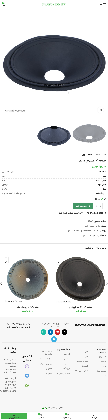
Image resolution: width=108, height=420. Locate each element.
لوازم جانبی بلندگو (81, 371)
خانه (104, 154)
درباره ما (49, 373)
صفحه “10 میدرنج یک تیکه (27, 307)
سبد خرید (66, 359)
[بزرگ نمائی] (100, 110)
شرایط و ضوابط (46, 359)
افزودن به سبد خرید (83, 206)
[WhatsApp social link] (87, 236)
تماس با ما (48, 368)
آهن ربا (85, 366)
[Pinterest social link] (94, 236)
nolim (96, 230)
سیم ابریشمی (82, 361)
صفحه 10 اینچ (85, 230)
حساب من (66, 364)
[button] (103, 63)
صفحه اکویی (87, 154)
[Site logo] (54, 4)
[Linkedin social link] (90, 236)
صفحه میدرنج (73, 230)
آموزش (67, 354)
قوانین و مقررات (63, 373)
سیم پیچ (102, 356)
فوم (104, 366)
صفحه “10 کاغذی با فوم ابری (80, 307)
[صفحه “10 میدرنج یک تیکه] (27, 279)
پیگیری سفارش (46, 364)
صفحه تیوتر (101, 371)
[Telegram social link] (83, 236)
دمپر (104, 376)
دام (86, 351)
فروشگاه (66, 368)
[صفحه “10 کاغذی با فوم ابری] (80, 279)
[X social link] (97, 236)
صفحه (97, 154)
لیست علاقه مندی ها (47, 353)
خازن (86, 356)
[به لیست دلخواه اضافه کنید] (58, 257)
